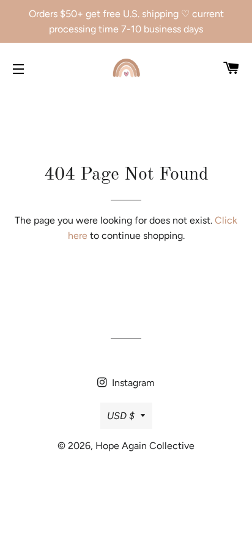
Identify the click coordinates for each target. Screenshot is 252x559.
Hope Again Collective (145, 445)
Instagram (132, 383)
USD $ (121, 416)
